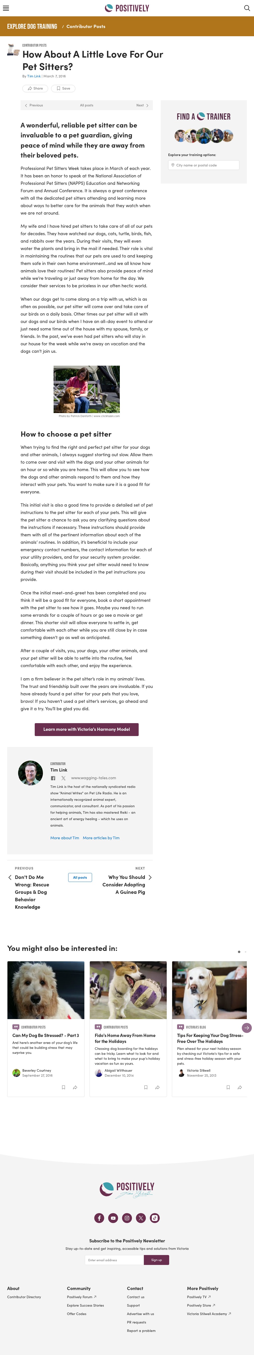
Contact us (135, 1296)
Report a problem (141, 1330)
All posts (86, 105)
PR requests (136, 1322)
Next (140, 105)
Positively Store (199, 1305)
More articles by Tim (101, 837)
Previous (36, 105)
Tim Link (34, 76)
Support (133, 1305)
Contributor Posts (85, 26)
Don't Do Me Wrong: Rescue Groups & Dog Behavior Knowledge (32, 891)
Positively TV (197, 1296)
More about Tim (64, 837)
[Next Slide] (247, 1028)
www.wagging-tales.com (93, 777)
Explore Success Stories (85, 1305)
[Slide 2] (245, 952)
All (80, 877)
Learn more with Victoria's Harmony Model (86, 729)
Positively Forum (79, 1296)
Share (38, 88)
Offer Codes (76, 1313)
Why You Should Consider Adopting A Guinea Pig (123, 884)
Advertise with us (140, 1313)
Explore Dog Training (32, 26)
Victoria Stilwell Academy (207, 1313)
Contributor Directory (24, 1296)
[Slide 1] (239, 952)
